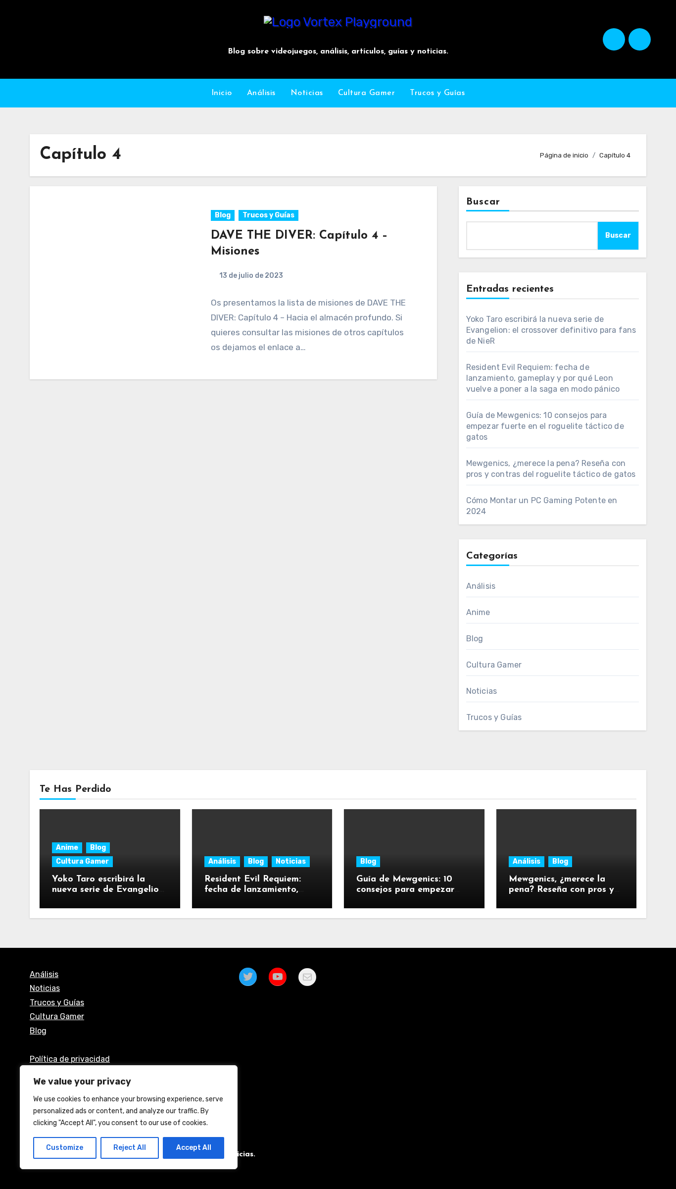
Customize (64, 1147)
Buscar (483, 202)
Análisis (261, 93)
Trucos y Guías (437, 93)
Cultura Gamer (366, 93)
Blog (223, 215)
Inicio (221, 93)
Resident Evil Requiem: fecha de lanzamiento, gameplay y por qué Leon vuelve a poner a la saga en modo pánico (543, 378)
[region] (129, 1117)
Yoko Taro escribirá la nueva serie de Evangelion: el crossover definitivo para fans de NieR (551, 330)
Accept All (193, 1147)
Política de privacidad (70, 1059)
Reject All (129, 1147)
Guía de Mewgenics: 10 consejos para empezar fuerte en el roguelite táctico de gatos (545, 426)
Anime (478, 612)
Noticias (306, 93)
